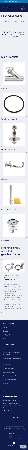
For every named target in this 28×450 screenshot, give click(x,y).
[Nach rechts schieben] (17, 316)
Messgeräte (5, 240)
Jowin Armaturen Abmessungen (12, 358)
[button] (3, 7)
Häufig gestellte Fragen (10, 335)
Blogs (4, 338)
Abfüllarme (5, 179)
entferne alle (14, 36)
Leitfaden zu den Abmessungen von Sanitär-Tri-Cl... (11, 278)
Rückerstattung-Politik (9, 376)
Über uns (5, 331)
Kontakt (5, 327)
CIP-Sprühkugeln (7, 149)
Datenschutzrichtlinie (9, 379)
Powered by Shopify (18, 445)
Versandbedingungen (9, 372)
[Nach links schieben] (10, 316)
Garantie (5, 383)
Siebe (3, 89)
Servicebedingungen (9, 368)
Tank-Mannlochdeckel (9, 119)
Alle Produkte (7, 349)
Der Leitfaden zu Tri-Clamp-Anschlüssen (11, 353)
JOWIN (11, 445)
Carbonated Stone (7, 210)
